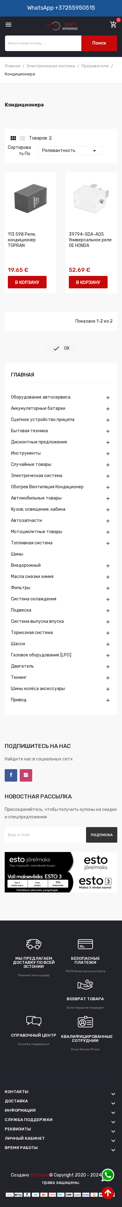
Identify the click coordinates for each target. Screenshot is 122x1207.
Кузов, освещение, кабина (38, 509)
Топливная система (32, 543)
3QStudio (39, 1175)
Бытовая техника (29, 430)
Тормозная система (32, 632)
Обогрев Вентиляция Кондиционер (47, 487)
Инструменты (26, 453)
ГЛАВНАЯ (22, 375)
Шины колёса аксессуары (38, 688)
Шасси (18, 643)
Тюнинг (19, 677)
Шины (17, 554)
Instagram (26, 775)
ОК (61, 348)
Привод (19, 700)
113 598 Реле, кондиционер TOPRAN (22, 240)
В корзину (27, 282)
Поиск (99, 43)
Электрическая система (36, 475)
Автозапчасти (26, 520)
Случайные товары (31, 464)
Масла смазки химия (32, 576)
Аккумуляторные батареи (38, 408)
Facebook (11, 775)
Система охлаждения (33, 599)
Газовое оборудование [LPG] (41, 655)
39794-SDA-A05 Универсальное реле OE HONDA (90, 240)
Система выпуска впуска (37, 621)
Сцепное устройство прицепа (42, 419)
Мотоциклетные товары (36, 531)
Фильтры (20, 587)
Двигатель (22, 666)
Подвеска (21, 610)
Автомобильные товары (36, 498)
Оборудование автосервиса (40, 397)
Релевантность (70, 150)
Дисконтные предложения (39, 442)
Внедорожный (26, 565)
